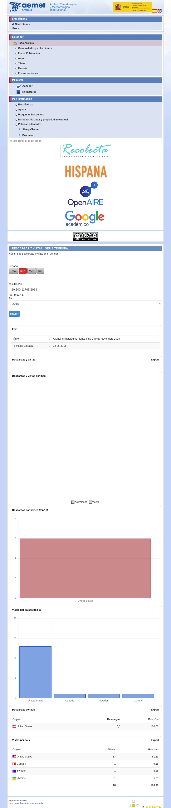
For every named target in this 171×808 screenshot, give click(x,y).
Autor (21, 58)
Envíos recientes (28, 73)
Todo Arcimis (26, 43)
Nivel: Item (21, 24)
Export (155, 359)
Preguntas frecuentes (31, 114)
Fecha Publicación (29, 53)
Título (21, 63)
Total (13, 271)
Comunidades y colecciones (35, 48)
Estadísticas (25, 104)
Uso (14, 28)
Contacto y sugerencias (32, 803)
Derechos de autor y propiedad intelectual (43, 119)
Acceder (27, 86)
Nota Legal (14, 803)
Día (40, 271)
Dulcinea (27, 135)
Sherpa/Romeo (31, 129)
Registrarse (29, 91)
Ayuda (22, 109)
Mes (31, 271)
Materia (22, 68)
